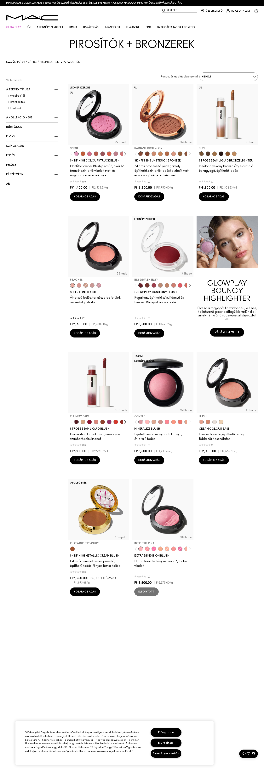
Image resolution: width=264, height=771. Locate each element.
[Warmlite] (227, 153)
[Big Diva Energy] (140, 285)
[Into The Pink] (140, 548)
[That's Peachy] (186, 285)
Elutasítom (166, 742)
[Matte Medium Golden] (160, 153)
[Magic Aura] (109, 421)
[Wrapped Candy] (180, 548)
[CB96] (82, 153)
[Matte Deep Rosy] (166, 153)
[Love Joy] (153, 421)
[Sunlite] (234, 153)
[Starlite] (82, 421)
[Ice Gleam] (96, 421)
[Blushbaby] (92, 285)
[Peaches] (72, 285)
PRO (148, 27)
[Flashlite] (214, 153)
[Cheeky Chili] (96, 153)
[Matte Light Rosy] (173, 153)
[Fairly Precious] (186, 548)
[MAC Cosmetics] (32, 17)
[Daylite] (207, 153)
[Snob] (76, 153)
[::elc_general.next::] (124, 154)
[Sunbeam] (221, 153)
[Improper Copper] (207, 421)
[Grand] (173, 285)
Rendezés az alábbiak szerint (179, 76)
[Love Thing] (160, 421)
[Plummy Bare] (76, 421)
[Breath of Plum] (98, 285)
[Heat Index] (180, 285)
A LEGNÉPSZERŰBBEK (50, 27)
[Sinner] (102, 153)
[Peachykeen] (122, 153)
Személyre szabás (166, 753)
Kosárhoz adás (85, 197)
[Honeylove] (115, 153)
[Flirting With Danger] (180, 421)
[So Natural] (166, 285)
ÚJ (29, 27)
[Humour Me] (186, 421)
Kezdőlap (12, 62)
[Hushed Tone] (160, 548)
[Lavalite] (102, 421)
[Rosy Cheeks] (153, 548)
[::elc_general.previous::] (72, 154)
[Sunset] (201, 153)
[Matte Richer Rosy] (147, 153)
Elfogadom (166, 732)
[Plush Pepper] (153, 285)
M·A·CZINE (133, 27)
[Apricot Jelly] (115, 421)
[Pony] (89, 153)
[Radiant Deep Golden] (180, 153)
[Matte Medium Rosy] (153, 153)
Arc (34, 62)
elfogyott (146, 592)
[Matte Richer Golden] (186, 153)
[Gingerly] (85, 285)
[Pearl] (221, 421)
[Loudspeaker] (109, 153)
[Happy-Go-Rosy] (166, 421)
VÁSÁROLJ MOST (227, 332)
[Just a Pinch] (166, 548)
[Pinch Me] (79, 285)
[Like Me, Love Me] (173, 421)
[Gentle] (140, 421)
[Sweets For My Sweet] (147, 548)
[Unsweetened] (122, 421)
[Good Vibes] (89, 421)
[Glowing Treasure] (72, 548)
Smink (25, 62)
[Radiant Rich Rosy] (140, 153)
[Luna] (214, 421)
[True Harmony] (160, 285)
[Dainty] (147, 421)
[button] (248, 753)
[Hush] (201, 421)
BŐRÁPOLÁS (91, 27)
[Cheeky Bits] (173, 548)
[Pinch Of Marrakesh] (147, 285)
